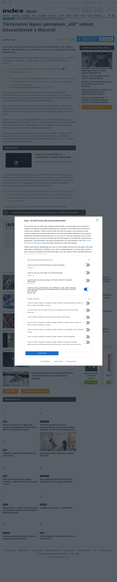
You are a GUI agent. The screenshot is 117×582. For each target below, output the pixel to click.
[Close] (98, 221)
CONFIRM (42, 353)
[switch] (87, 264)
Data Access (58, 361)
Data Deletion (46, 361)
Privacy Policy (71, 361)
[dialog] (58, 291)
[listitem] (58, 260)
